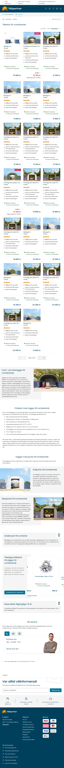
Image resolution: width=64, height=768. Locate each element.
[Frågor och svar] (19, 633)
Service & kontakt (7, 719)
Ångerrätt (25, 734)
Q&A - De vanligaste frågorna (10, 722)
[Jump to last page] (44, 357)
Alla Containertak (9, 14)
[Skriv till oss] (13, 633)
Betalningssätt (26, 732)
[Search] (46, 9)
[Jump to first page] (20, 357)
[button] (57, 8)
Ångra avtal (5, 724)
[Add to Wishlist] (5, 33)
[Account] (50, 9)
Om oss (25, 719)
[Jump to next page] (39, 357)
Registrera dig (56, 690)
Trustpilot (5, 675)
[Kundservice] (7, 633)
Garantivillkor (26, 737)
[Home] (3, 19)
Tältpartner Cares (27, 722)
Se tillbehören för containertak (14, 592)
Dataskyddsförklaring (28, 729)
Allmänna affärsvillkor (28, 727)
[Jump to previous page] (24, 357)
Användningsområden (29, 739)
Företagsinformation (28, 724)
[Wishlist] (53, 9)
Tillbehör (20, 14)
